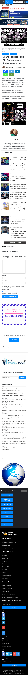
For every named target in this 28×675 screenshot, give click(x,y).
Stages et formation (7, 561)
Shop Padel (5, 558)
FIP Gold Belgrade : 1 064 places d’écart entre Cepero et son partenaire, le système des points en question (14, 443)
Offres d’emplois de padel (8, 594)
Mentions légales (7, 671)
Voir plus (4, 555)
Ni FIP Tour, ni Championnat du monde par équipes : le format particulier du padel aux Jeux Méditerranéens (14, 417)
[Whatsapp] (5, 74)
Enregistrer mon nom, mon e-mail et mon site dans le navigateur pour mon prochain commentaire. (13, 287)
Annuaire (6, 673)
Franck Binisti (22, 157)
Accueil (5, 48)
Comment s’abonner (7, 588)
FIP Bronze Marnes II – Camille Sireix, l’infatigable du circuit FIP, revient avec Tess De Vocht (14, 410)
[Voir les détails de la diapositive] (14, 45)
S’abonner (14, 339)
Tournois (2, 1)
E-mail (4, 281)
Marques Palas (6, 566)
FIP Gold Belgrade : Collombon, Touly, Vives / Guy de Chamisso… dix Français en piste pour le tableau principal (14, 423)
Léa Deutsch (8, 67)
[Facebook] (5, 71)
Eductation (5, 578)
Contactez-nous (6, 545)
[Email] (11, 74)
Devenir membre (8, 1)
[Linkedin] (17, 71)
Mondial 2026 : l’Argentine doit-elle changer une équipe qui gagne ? (18, 178)
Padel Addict (5, 643)
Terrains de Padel (6, 646)
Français (17, 1)
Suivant (22, 44)
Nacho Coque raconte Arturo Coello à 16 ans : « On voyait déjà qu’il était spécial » (18, 196)
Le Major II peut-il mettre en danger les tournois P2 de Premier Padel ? (18, 221)
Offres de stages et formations (10, 597)
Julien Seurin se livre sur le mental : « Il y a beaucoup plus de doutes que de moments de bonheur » (13, 395)
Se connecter (5, 591)
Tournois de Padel (6, 640)
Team (23, 673)
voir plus (23, 491)
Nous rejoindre (17, 673)
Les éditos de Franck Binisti (9, 542)
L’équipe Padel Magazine (8, 548)
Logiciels (4, 569)
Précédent (6, 44)
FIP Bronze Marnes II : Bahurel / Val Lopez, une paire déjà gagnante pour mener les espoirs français (18, 8)
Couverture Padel (6, 575)
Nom (4, 275)
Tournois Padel (10, 48)
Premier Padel (22, 48)
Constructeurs (5, 564)
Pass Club (11, 673)
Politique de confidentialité (18, 671)
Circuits (16, 48)
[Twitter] (11, 71)
